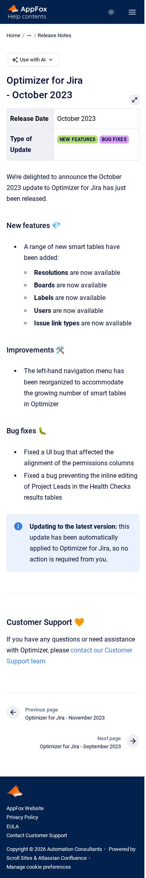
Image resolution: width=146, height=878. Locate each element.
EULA (12, 826)
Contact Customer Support (36, 835)
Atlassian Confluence (62, 858)
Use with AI (33, 60)
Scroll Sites (19, 858)
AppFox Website (25, 808)
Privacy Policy (22, 817)
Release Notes (54, 35)
